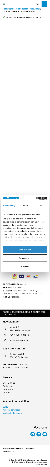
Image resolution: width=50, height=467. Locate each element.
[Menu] (44, 4)
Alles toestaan (25, 249)
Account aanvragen (11, 410)
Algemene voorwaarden (13, 448)
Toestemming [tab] (9, 205)
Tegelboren (35, 9)
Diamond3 (14, 297)
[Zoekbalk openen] (37, 4)
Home (5, 9)
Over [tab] (41, 205)
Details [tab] (25, 205)
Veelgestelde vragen (12, 413)
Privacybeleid (8, 452)
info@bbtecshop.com (19, 340)
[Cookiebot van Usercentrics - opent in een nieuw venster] (36, 198)
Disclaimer (30, 448)
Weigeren (25, 266)
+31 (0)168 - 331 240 (19, 335)
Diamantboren (22, 9)
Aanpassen (24, 258)
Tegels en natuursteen (30, 294)
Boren (11, 9)
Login (5, 406)
